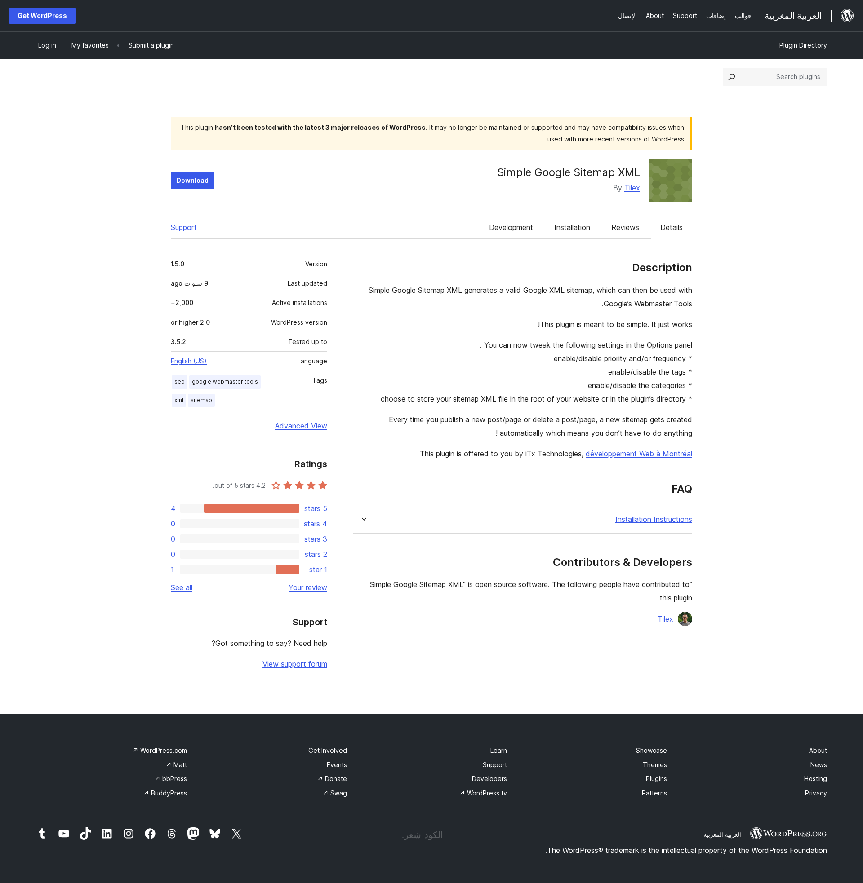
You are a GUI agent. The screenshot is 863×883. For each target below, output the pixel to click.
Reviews (625, 227)
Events (337, 764)
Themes (655, 764)
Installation (572, 227)
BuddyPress (165, 793)
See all (181, 587)
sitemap (201, 400)
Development (511, 227)
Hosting (815, 778)
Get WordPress (42, 15)
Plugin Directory (803, 45)
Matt (176, 764)
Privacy (816, 793)
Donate (332, 778)
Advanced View (301, 425)
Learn (498, 750)
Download (193, 180)
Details (671, 227)
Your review (308, 587)
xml (178, 400)
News (818, 764)
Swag (335, 793)
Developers (489, 778)
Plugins (656, 778)
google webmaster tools (225, 381)
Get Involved (327, 750)
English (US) (189, 361)
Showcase (651, 750)
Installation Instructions (653, 519)
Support (184, 227)
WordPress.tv (483, 793)
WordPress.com (160, 750)
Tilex (632, 187)
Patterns (654, 793)
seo (179, 381)
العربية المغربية (722, 834)
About (818, 750)
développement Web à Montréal (639, 453)
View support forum (294, 663)
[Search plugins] (732, 77)
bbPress (171, 778)
